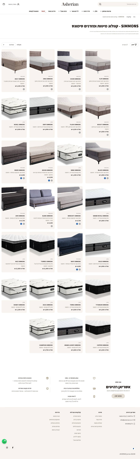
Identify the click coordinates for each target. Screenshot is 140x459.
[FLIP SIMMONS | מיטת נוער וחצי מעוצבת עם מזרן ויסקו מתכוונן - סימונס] (98, 61)
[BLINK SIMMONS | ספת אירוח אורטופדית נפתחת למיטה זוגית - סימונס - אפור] (52, 226)
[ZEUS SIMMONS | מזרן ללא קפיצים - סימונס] (42, 287)
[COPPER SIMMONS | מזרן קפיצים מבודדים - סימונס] (98, 328)
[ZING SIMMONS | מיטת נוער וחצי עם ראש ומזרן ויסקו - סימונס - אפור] (52, 89)
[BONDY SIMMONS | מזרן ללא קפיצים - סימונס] (14, 287)
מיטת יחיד (50, 167)
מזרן (52, 122)
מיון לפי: (19, 45)
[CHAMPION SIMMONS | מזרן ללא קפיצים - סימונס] (42, 328)
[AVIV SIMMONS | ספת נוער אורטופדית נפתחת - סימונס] (14, 198)
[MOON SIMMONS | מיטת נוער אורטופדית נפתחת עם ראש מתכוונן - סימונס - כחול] (49, 180)
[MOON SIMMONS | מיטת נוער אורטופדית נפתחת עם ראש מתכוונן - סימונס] (42, 153)
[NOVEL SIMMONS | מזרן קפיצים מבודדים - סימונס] (14, 107)
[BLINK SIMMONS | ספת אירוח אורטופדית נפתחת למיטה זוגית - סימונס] (42, 198)
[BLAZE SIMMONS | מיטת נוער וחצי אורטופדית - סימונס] (98, 153)
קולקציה (129, 17)
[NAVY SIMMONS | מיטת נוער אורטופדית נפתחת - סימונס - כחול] (77, 269)
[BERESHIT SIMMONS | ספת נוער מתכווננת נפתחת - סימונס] (70, 198)
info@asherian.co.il (126, 420)
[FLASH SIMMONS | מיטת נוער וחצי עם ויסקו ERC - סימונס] (70, 107)
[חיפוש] (100, 4)
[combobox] (118, 4)
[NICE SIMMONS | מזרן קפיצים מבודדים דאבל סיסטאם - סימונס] (14, 244)
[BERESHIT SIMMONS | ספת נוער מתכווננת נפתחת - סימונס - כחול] (77, 224)
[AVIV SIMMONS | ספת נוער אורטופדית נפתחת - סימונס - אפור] (24, 224)
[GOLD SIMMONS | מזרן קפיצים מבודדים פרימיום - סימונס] (98, 244)
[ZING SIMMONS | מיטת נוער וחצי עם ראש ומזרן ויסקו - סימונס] (42, 61)
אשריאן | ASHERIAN (125, 454)
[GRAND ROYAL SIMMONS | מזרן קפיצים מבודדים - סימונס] (98, 198)
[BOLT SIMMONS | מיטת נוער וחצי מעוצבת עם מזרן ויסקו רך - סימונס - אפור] (24, 89)
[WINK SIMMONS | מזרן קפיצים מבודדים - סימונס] (70, 153)
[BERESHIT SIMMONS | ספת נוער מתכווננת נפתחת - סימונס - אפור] (80, 224)
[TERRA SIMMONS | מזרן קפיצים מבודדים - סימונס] (70, 287)
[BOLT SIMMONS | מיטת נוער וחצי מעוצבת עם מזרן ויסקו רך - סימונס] (14, 61)
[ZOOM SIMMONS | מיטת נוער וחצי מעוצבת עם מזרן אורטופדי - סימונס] (70, 61)
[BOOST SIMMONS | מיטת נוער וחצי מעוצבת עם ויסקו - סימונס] (98, 107)
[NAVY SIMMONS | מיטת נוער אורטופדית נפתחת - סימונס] (70, 244)
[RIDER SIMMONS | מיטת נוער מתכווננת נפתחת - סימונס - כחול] (21, 178)
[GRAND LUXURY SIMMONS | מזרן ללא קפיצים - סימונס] (70, 328)
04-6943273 (129, 424)
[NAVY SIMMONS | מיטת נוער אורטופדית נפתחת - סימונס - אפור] (80, 269)
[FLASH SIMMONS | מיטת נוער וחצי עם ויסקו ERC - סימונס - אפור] (80, 133)
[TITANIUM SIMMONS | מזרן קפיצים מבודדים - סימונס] (98, 287)
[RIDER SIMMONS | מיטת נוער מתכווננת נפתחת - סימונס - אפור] (24, 178)
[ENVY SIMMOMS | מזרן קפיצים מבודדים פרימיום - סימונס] (42, 107)
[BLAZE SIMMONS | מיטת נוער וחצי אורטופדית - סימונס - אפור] (108, 178)
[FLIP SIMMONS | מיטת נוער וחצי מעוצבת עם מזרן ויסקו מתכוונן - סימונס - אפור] (108, 89)
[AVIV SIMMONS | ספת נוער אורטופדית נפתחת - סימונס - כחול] (21, 224)
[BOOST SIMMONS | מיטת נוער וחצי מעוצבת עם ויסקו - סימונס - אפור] (108, 135)
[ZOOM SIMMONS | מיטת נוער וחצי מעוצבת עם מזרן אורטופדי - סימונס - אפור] (80, 89)
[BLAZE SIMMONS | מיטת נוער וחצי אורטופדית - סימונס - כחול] (105, 178)
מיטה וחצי (106, 76)
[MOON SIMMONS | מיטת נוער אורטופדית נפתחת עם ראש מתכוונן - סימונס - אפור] (52, 180)
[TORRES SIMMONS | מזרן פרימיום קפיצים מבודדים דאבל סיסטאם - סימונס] (42, 244)
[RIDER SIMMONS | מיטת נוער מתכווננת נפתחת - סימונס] (14, 153)
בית (134, 17)
